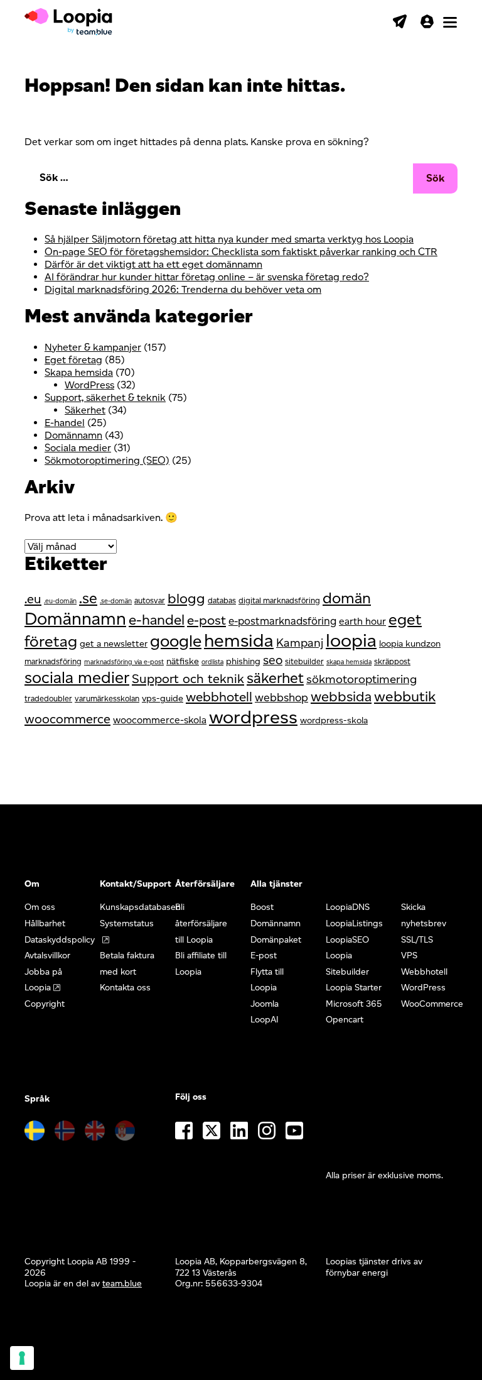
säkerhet (275, 678)
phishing (243, 661)
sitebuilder (304, 661)
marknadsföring (53, 661)
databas (222, 600)
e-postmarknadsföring (282, 621)
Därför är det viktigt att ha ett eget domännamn (153, 264)
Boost (262, 907)
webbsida (341, 696)
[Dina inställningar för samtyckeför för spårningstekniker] (22, 1358)
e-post (206, 620)
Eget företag (73, 360)
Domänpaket (275, 939)
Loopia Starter (354, 987)
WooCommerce (432, 1004)
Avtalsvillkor (47, 955)
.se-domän (116, 601)
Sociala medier (78, 448)
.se (88, 598)
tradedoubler (48, 698)
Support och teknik (188, 678)
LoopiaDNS (348, 907)
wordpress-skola (334, 720)
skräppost (392, 661)
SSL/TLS (417, 939)
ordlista (212, 662)
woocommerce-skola (159, 720)
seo (272, 659)
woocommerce (67, 718)
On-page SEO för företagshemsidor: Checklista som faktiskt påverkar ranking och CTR (241, 252)
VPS (409, 955)
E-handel (65, 423)
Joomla (264, 1004)
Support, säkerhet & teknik (105, 397)
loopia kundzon (410, 643)
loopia (351, 640)
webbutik (405, 696)
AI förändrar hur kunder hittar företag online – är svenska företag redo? (207, 277)
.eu (32, 598)
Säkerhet (85, 410)
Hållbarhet (44, 923)
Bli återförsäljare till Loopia (201, 923)
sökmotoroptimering (361, 679)
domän (347, 598)
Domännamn (73, 435)
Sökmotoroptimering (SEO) (107, 460)
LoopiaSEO (347, 939)
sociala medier (76, 677)
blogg (186, 598)
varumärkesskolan (107, 698)
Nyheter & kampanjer (93, 347)
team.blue (122, 1283)
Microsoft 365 (354, 1004)
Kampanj (299, 642)
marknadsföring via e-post (124, 662)
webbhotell (219, 696)
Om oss (39, 907)
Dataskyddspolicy (59, 939)
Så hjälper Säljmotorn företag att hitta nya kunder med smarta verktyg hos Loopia (229, 239)
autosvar (149, 600)
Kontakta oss (125, 987)
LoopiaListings (354, 923)
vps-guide (162, 698)
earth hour (362, 621)
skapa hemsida (349, 662)
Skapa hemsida (79, 372)
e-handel (157, 619)
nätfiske (182, 661)
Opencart (344, 1019)
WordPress (89, 385)
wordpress (253, 717)
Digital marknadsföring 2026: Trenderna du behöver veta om (183, 289)
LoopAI (264, 1019)
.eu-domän (60, 601)
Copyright (44, 1004)
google (175, 641)
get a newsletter (113, 643)
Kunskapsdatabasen (140, 907)
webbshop (281, 697)
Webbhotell (424, 972)
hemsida (239, 640)
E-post (263, 955)
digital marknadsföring (279, 600)
